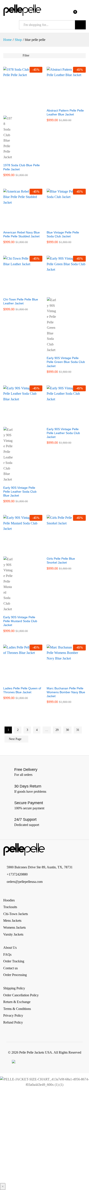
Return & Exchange (16, 1002)
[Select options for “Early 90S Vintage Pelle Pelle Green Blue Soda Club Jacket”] (61, 292)
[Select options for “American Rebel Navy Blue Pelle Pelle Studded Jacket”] (18, 225)
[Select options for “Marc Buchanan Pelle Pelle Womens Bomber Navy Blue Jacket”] (61, 681)
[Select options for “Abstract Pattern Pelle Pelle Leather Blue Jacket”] (61, 103)
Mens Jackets (12, 920)
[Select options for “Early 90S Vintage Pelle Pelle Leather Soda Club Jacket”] (61, 422)
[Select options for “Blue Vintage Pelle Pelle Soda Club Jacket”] (61, 225)
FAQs (7, 954)
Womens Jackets (14, 927)
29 (57, 730)
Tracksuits (10, 907)
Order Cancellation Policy (21, 995)
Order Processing (15, 975)
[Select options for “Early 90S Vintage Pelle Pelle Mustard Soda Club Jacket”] (18, 551)
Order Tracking (13, 961)
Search (80, 24)
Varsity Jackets (13, 934)
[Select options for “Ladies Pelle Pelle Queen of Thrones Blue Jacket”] (18, 681)
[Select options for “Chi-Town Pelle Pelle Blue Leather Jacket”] (18, 292)
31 (77, 730)
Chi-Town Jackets (15, 914)
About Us (10, 947)
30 (67, 730)
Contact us (10, 968)
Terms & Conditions (17, 1009)
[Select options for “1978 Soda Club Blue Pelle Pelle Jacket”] (18, 110)
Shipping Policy (14, 988)
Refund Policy (13, 1022)
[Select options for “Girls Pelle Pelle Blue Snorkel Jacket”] (61, 551)
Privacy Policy (13, 1015)
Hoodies (9, 900)
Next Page (15, 739)
